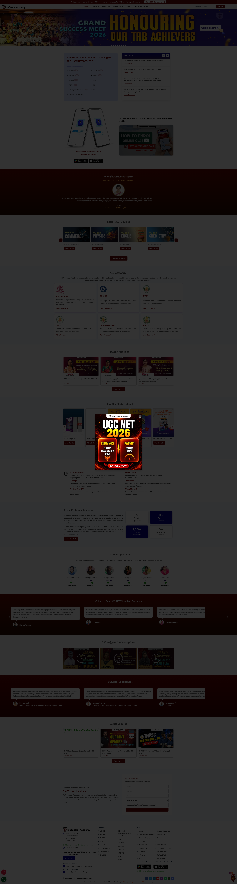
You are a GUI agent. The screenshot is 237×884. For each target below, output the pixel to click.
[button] (140, 416)
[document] (118, 442)
